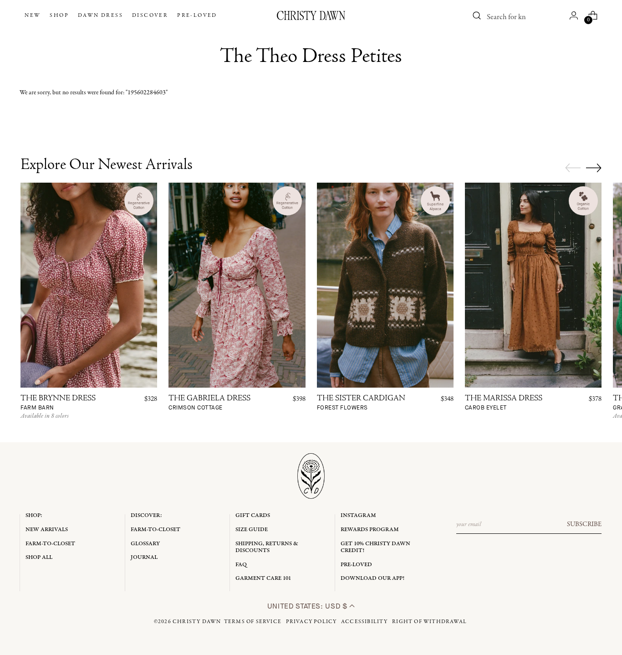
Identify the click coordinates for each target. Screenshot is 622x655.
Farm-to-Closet (50, 544)
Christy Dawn (197, 621)
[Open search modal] (477, 15)
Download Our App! (372, 578)
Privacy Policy (311, 621)
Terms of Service (252, 621)
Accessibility (364, 621)
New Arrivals (46, 529)
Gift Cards (252, 515)
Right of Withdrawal (429, 621)
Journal (144, 557)
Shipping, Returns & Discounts (266, 547)
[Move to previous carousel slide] (573, 168)
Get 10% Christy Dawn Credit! (375, 547)
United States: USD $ (308, 606)
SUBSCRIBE (584, 524)
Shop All (38, 557)
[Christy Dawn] (311, 15)
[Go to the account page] (574, 15)
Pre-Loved (356, 564)
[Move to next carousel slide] (594, 167)
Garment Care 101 (263, 578)
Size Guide (251, 529)
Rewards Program (370, 529)
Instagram (358, 515)
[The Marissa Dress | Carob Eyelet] (533, 285)
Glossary (145, 544)
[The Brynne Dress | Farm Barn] (88, 285)
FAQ (241, 564)
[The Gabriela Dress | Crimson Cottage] (236, 285)
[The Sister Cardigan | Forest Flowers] (385, 285)
